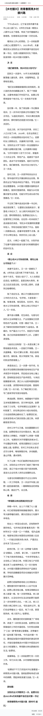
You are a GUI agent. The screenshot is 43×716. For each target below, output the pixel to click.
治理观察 (23, 3)
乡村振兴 (38, 714)
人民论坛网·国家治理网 (11, 3)
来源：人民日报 (22, 17)
